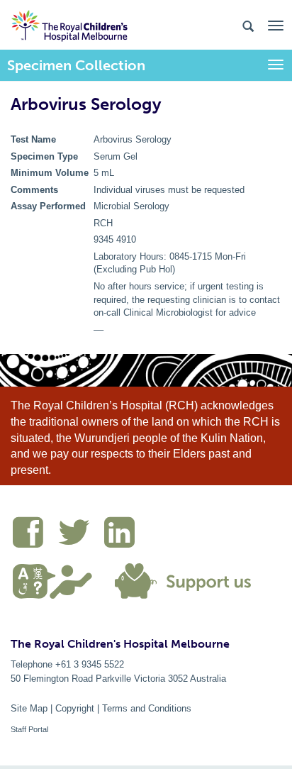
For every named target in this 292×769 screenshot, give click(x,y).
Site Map (29, 708)
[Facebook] (35, 535)
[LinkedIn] (123, 535)
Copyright (74, 708)
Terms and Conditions (146, 708)
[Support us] (180, 579)
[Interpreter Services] (58, 579)
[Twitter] (80, 535)
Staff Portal (29, 729)
